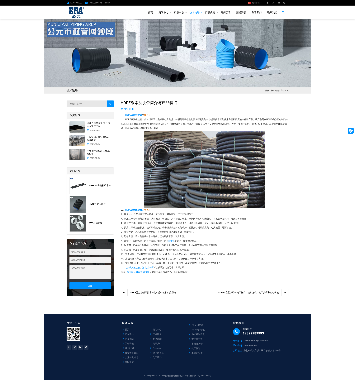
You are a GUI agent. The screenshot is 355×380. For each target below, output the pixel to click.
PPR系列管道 (198, 329)
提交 (90, 286)
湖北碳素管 (147, 267)
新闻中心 (163, 12)
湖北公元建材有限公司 (138, 272)
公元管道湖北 (131, 357)
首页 (150, 12)
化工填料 (157, 357)
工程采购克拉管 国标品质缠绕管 (98, 138)
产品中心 (179, 12)
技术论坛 (195, 12)
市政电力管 (197, 339)
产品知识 (284, 90)
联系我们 (272, 12)
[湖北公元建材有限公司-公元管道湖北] (77, 12)
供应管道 (129, 362)
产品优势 (210, 12)
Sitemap (157, 348)
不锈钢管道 (197, 353)
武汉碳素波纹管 (132, 267)
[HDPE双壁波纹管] (77, 204)
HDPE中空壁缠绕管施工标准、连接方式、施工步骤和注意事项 (248, 292)
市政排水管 (197, 343)
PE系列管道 (197, 325)
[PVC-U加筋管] (77, 223)
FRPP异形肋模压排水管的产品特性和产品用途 (153, 292)
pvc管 (171, 241)
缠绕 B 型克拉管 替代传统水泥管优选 (98, 125)
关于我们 (257, 12)
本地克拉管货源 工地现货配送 (98, 152)
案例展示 (226, 12)
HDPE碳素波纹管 (133, 115)
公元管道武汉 (131, 353)
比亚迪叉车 (158, 353)
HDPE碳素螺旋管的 (134, 209)
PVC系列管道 (198, 334)
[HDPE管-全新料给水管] (77, 185)
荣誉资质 (241, 12)
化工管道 (196, 348)
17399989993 (76, 3)
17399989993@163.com (99, 3)
